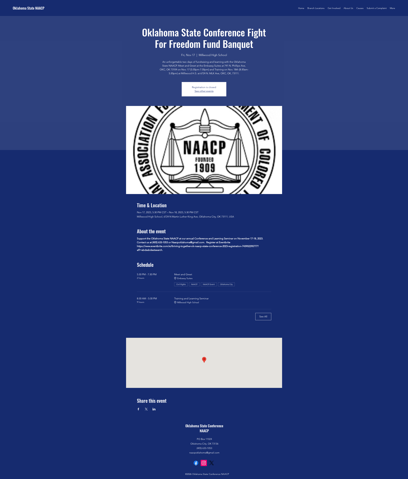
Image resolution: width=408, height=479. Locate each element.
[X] (211, 463)
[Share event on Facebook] (138, 409)
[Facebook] (196, 463)
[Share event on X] (146, 409)
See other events (204, 91)
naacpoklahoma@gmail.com (204, 452)
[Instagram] (204, 463)
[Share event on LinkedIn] (154, 409)
